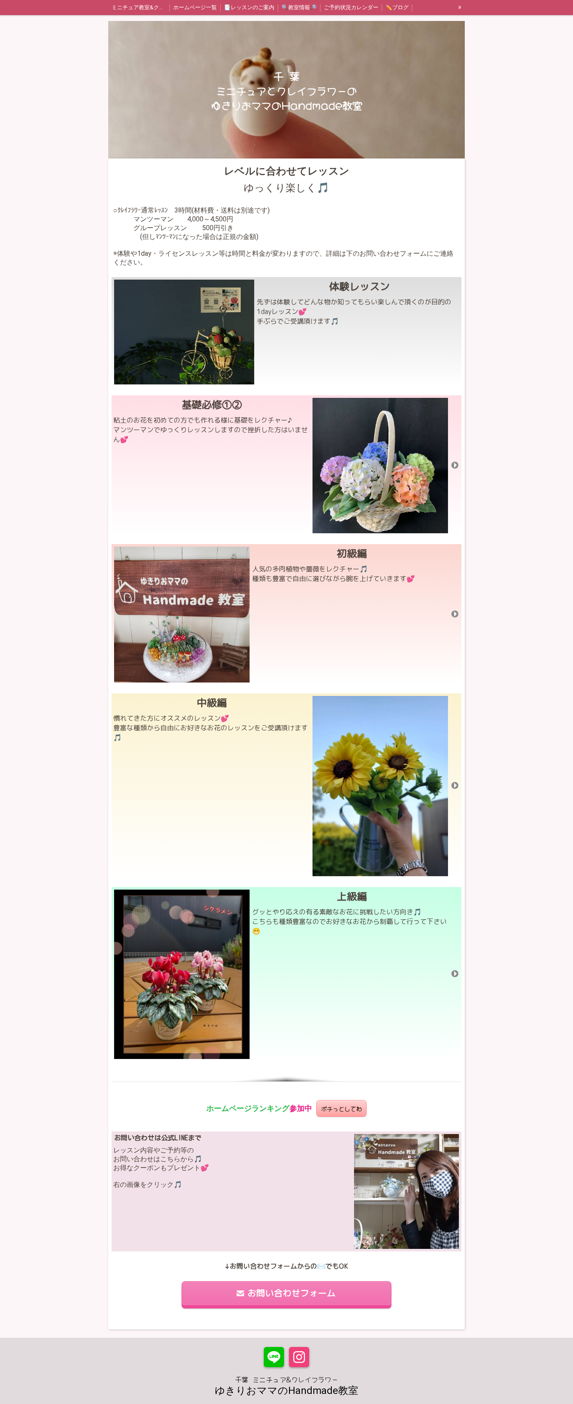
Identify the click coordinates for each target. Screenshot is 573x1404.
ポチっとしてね (341, 1108)
